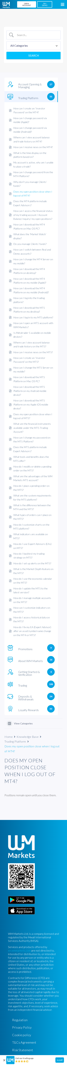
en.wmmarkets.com (19, 950)
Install (60, 1060)
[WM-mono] (6, 5)
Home (8, 736)
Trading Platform (15, 741)
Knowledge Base (28, 736)
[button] (62, 4)
